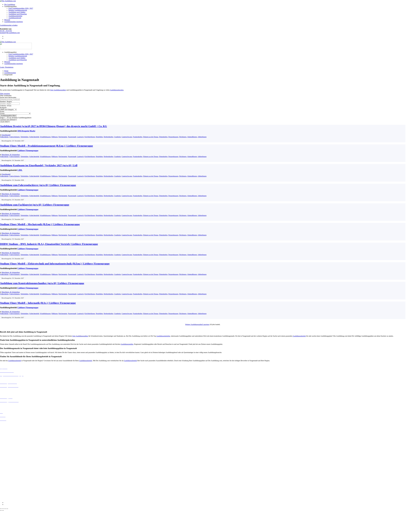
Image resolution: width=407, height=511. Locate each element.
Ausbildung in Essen (7, 433)
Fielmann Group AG (7, 480)
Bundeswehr (4, 465)
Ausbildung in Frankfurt (8, 435)
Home (6, 71)
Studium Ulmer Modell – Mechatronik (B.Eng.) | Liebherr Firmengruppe (40, 224)
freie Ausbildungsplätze (58, 90)
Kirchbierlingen (89, 137)
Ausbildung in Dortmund (8, 427)
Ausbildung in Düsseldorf (8, 431)
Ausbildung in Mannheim (8, 452)
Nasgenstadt (72, 137)
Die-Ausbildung (9, 4)
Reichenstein (63, 137)
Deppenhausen (173, 137)
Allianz (2, 461)
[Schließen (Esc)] (7, 508)
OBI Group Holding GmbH (9, 488)
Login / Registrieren (6, 67)
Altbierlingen (202, 137)
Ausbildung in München (8, 454)
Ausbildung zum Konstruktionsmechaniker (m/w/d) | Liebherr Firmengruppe (42, 283)
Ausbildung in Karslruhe (8, 442)
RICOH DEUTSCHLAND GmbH (12, 490)
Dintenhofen (163, 137)
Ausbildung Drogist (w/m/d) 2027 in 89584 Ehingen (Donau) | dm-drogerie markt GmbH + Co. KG (53, 126)
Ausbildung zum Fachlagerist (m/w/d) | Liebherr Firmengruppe (34, 204)
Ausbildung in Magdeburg (9, 450)
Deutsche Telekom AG (7, 471)
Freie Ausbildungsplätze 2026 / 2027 (20, 8)
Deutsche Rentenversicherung (10, 475)
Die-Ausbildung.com (13, 499)
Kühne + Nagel (5, 484)
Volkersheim (4, 137)
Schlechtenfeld (34, 137)
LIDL (19, 170)
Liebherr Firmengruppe (27, 150)
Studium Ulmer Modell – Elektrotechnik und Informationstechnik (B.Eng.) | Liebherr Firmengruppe (55, 263)
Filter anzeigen (5, 94)
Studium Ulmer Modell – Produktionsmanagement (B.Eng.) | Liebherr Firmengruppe (46, 145)
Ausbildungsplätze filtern (8, 115)
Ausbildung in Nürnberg (8, 456)
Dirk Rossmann (5, 473)
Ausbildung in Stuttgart (8, 458)
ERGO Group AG (6, 476)
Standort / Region (6, 101)
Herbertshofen (108, 137)
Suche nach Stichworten (8, 97)
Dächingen (182, 137)
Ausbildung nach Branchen (17, 14)
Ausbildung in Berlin (7, 423)
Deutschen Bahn (5, 467)
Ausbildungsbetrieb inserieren (10, 405)
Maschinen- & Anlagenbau (11, 155)
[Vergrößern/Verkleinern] (1, 508)
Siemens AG (4, 491)
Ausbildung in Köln (6, 444)
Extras (2, 111)
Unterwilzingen (14, 137)
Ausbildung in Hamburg (8, 437)
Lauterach (80, 137)
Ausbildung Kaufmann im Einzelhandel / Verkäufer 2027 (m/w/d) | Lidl (38, 165)
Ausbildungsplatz (10, 73)
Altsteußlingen (192, 137)
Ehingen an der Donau (150, 137)
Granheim (117, 137)
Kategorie (3, 107)
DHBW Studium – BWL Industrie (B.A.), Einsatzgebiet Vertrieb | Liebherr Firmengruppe (49, 244)
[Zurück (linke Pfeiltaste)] (1, 510)
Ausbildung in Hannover (8, 439)
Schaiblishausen (45, 137)
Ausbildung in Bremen (7, 425)
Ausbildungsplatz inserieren (13, 22)
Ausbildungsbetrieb (299, 336)
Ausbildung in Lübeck (7, 448)
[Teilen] (5, 508)
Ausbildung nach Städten (16, 12)
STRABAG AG (5, 493)
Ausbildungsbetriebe (15, 16)
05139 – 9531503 (6, 31)
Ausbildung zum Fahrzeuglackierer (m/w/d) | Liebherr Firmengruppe (38, 185)
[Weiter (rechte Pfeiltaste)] (3, 510)
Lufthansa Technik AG (7, 486)
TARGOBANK (5, 495)
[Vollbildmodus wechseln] (3, 508)
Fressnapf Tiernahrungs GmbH (10, 482)
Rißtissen (55, 137)
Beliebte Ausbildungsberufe (17, 10)
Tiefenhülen (24, 137)
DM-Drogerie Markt (26, 131)
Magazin (7, 20)
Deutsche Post (5, 469)
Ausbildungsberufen (116, 90)
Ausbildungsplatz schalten (8, 25)
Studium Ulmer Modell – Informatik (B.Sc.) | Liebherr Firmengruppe (38, 303)
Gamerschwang (127, 137)
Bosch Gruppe (5, 463)
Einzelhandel (6, 135)
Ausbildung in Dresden (8, 429)
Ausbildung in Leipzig (7, 446)
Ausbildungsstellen (127, 344)
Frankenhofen (137, 137)
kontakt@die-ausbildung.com (10, 33)
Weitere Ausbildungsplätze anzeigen (197, 324)
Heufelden (99, 137)
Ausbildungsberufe (14, 18)
